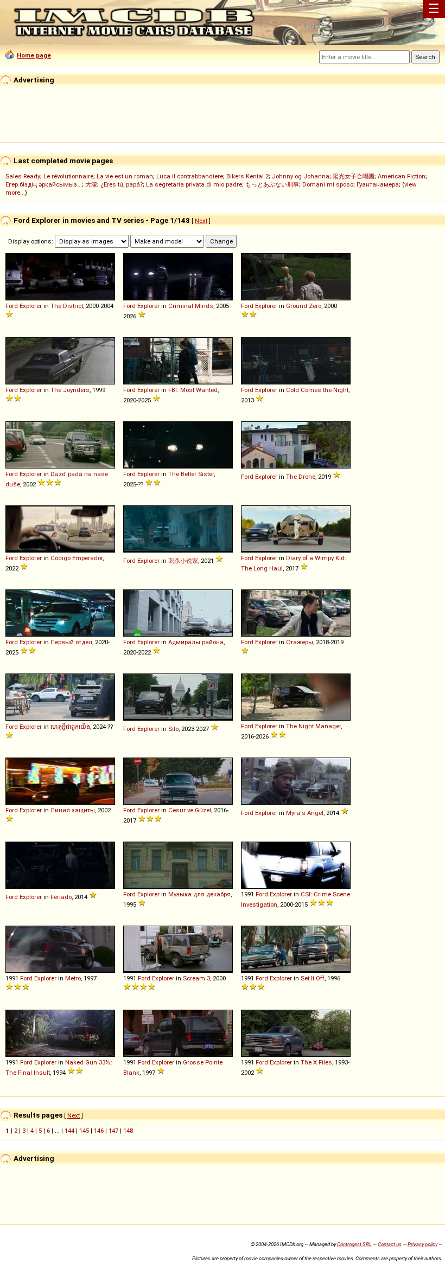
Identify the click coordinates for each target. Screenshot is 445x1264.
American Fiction (401, 176)
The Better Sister (191, 474)
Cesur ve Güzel (189, 810)
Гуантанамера (378, 184)
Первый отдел (71, 642)
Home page (34, 55)
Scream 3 (196, 978)
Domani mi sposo (327, 184)
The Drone (300, 476)
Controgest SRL (354, 1244)
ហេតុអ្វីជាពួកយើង (70, 726)
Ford (11, 306)
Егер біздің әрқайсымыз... (43, 184)
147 (113, 1130)
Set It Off (313, 978)
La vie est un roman (125, 176)
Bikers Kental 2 (247, 176)
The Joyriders (70, 390)
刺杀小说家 (183, 560)
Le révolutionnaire (68, 176)
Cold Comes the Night (317, 390)
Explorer (31, 306)
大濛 (91, 184)
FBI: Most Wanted (193, 390)
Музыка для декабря (199, 894)
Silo (173, 729)
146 (99, 1130)
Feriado (61, 897)
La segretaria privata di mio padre (194, 184)
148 (128, 1130)
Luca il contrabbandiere (189, 176)
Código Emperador (76, 558)
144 (69, 1130)
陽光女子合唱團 (353, 176)
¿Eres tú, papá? (121, 184)
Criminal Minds (190, 306)
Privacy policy (422, 1244)
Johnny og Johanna (300, 176)
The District (66, 306)
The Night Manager (313, 726)
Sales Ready (22, 176)
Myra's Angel (304, 813)
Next (201, 220)
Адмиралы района (196, 642)
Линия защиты (72, 810)
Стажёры (299, 642)
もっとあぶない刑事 (272, 184)
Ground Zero (303, 306)
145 (84, 1130)
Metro (73, 978)
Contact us (390, 1244)
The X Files (316, 1062)
